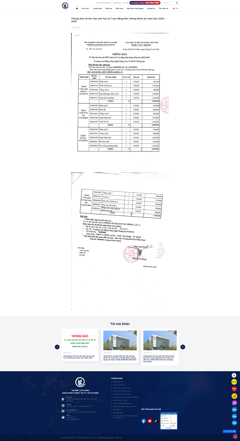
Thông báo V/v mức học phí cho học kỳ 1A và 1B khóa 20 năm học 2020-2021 (133, 357)
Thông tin (151, 8)
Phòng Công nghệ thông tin (122, 403)
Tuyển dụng (117, 3)
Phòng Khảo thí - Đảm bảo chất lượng (125, 397)
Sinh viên (119, 8)
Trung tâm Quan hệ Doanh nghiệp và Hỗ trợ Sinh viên (125, 417)
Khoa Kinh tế (117, 409)
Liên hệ (125, 3)
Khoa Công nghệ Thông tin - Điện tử (125, 406)
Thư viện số (163, 8)
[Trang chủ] (77, 8)
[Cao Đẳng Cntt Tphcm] (234, 422)
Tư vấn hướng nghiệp (103, 3)
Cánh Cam (92, 437)
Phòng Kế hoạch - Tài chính (122, 394)
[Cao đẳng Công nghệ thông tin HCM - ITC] (234, 416)
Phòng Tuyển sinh (119, 385)
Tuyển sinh (97, 8)
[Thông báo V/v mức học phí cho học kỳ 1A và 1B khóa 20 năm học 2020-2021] (134, 340)
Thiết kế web (81, 437)
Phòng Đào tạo (118, 382)
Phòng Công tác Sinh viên (121, 388)
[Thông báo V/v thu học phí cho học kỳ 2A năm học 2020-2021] (94, 340)
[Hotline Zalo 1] (234, 409)
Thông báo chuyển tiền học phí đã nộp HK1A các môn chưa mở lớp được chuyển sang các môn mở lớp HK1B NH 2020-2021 (174, 358)
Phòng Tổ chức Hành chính (122, 391)
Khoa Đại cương (118, 412)
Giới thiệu (85, 8)
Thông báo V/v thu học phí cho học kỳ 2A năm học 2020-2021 (94, 357)
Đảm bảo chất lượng (135, 8)
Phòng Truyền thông (120, 400)
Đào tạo (109, 8)
